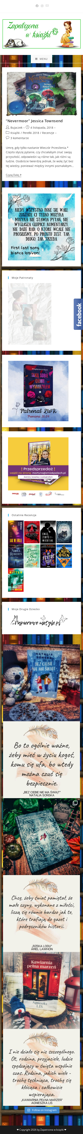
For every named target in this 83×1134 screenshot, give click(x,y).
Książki (15, 133)
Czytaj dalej (13, 175)
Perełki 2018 (31, 133)
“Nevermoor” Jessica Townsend (34, 120)
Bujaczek (16, 127)
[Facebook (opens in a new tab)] (37, 6)
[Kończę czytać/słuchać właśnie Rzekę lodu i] (41, 913)
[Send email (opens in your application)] (47, 6)
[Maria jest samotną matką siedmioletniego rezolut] (41, 682)
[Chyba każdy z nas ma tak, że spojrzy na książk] (41, 836)
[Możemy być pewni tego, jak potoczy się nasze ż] (41, 990)
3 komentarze (19, 138)
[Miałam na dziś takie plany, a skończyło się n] (41, 1067)
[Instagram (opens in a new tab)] (42, 6)
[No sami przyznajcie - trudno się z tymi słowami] (41, 759)
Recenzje (48, 133)
